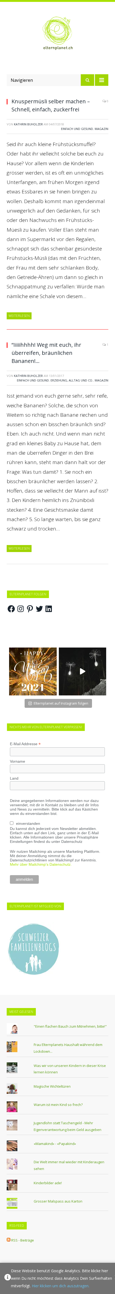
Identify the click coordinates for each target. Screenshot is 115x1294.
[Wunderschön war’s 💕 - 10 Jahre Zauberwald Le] (82, 671)
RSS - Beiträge (22, 1240)
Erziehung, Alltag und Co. (72, 380)
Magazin (101, 129)
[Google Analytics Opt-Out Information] (7, 1278)
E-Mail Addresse (25, 744)
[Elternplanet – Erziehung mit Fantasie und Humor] (57, 33)
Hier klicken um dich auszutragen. (60, 1285)
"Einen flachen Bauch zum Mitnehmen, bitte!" (70, 1026)
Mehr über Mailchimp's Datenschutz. (41, 864)
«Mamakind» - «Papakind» (55, 1143)
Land (14, 778)
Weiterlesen (19, 315)
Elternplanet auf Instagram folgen (61, 703)
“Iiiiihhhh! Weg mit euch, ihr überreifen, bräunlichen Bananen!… (46, 353)
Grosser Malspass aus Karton (58, 1201)
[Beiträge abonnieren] (8, 1240)
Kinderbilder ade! (48, 1182)
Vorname (17, 761)
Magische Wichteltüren (52, 1086)
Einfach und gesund (77, 129)
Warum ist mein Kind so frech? (58, 1104)
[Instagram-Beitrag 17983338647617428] (33, 671)
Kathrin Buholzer (28, 124)
